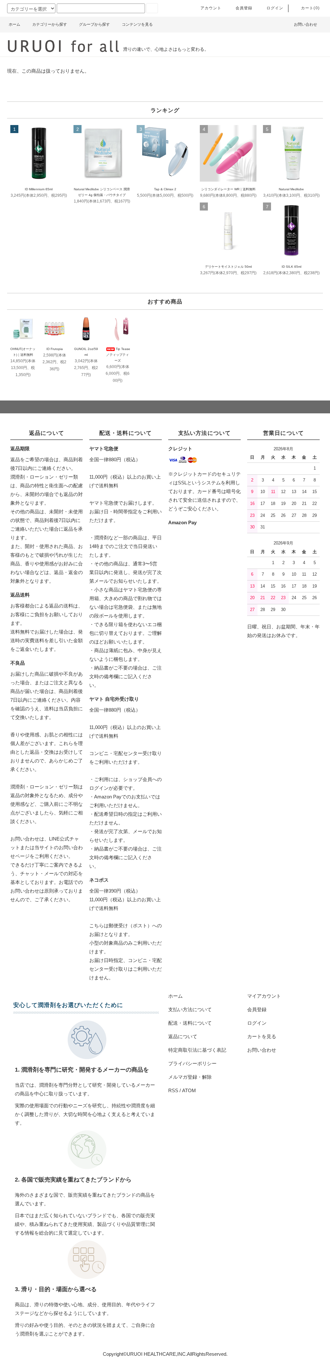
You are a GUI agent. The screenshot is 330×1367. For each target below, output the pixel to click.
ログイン (275, 8)
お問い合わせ (305, 24)
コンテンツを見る (137, 24)
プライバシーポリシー (192, 1063)
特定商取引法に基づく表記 (197, 1050)
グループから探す (94, 24)
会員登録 (244, 8)
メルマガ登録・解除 (190, 1077)
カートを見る (261, 1036)
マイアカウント (264, 996)
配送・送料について (190, 1023)
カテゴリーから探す (49, 24)
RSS (173, 1090)
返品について (182, 1036)
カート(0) (310, 8)
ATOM (189, 1090)
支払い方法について (190, 1009)
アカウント (211, 8)
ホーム (14, 24)
